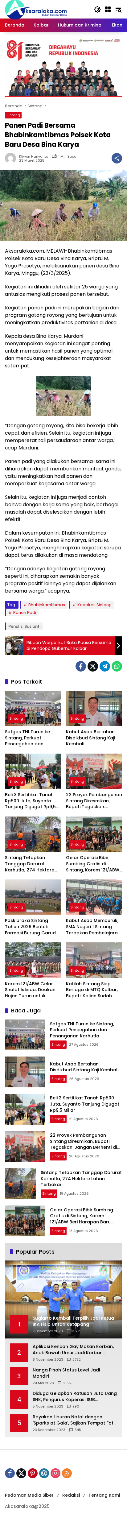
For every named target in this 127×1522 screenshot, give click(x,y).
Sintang (13, 115)
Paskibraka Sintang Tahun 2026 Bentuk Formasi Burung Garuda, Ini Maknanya (32, 927)
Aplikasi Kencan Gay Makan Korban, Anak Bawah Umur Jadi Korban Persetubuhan (73, 1350)
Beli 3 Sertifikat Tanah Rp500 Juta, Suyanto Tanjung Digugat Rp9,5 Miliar (30, 801)
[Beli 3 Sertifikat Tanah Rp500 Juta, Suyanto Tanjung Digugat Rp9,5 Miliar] (33, 771)
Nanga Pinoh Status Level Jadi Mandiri (66, 1373)
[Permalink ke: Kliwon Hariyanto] (12, 158)
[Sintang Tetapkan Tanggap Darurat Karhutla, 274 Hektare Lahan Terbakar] (33, 834)
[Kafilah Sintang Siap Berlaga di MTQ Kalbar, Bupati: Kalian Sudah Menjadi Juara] (94, 960)
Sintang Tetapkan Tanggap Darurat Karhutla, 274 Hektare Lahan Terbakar (29, 864)
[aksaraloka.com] (36, 9)
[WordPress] (44, 1473)
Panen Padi (24, 612)
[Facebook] (81, 666)
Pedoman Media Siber (29, 1495)
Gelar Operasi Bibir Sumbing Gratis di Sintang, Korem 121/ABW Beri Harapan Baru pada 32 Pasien (93, 864)
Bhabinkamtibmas (46, 605)
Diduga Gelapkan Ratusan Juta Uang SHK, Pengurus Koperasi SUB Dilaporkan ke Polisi (75, 1397)
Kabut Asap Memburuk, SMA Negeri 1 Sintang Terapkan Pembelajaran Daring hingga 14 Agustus (93, 927)
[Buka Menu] (108, 9)
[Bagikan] (117, 158)
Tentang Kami (104, 1495)
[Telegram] (105, 666)
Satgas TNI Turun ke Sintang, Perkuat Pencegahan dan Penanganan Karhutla (29, 738)
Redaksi (71, 1495)
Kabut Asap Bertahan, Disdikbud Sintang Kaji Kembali (91, 738)
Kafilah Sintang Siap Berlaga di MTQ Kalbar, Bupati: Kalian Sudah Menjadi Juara (92, 990)
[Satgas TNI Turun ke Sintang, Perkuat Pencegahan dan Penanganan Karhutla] (33, 708)
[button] (97, 9)
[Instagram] (55, 1473)
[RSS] (67, 1473)
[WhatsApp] (117, 666)
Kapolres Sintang (94, 605)
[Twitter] (93, 666)
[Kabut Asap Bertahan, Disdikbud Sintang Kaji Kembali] (94, 708)
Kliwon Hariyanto (33, 156)
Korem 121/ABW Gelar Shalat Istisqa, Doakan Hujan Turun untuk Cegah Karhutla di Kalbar (30, 990)
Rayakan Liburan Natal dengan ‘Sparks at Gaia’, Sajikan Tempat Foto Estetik (75, 1420)
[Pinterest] (33, 1473)
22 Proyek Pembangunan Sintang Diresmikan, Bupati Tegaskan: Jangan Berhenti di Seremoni (94, 801)
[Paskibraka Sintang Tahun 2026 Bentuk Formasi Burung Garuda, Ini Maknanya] (33, 897)
